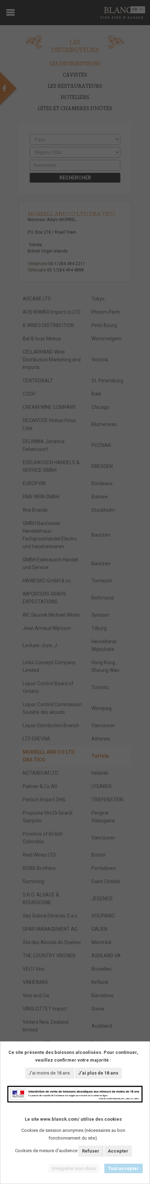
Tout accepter (123, 1168)
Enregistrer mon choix (74, 1168)
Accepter (118, 1151)
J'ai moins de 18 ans (49, 1073)
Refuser (90, 1151)
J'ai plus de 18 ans (98, 1073)
